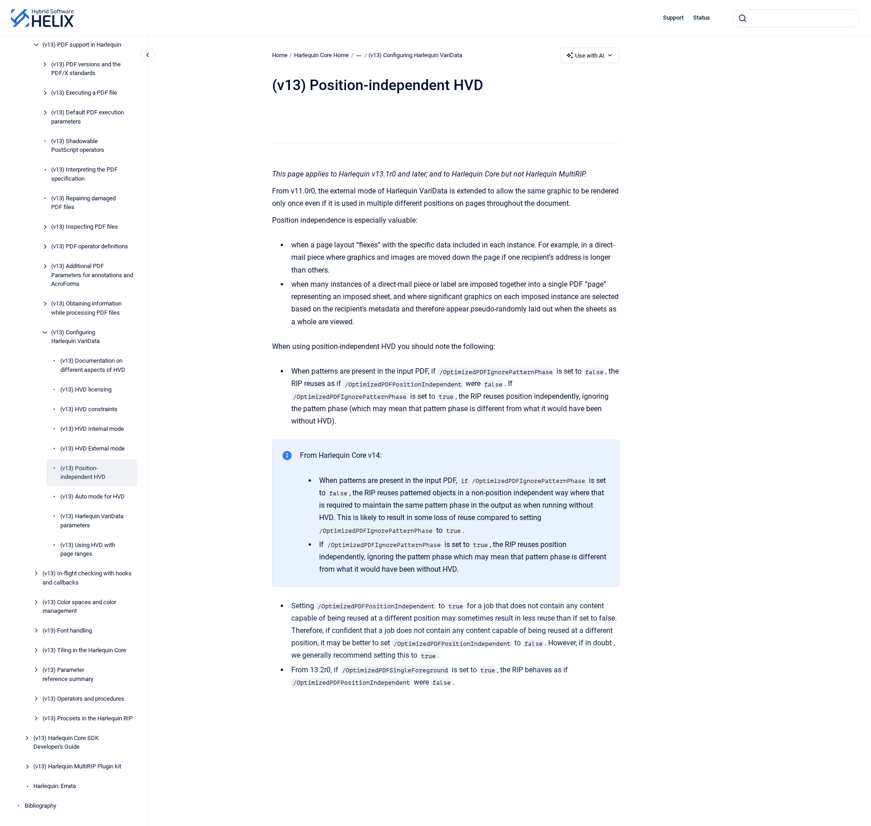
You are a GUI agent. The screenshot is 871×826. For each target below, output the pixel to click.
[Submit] (742, 18)
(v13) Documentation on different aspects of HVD (92, 365)
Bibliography (40, 805)
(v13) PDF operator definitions (89, 246)
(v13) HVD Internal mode (92, 428)
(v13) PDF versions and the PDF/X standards (86, 69)
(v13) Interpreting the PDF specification (84, 174)
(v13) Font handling (67, 630)
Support (673, 17)
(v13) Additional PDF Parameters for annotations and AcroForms (92, 275)
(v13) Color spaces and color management (79, 607)
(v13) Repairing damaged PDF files (83, 203)
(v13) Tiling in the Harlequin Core (84, 650)
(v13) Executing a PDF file (84, 92)
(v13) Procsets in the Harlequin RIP (88, 718)
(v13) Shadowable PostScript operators (77, 146)
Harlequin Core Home (321, 55)
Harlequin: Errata (54, 786)
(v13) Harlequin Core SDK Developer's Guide (66, 743)
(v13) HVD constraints (89, 409)
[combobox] (796, 18)
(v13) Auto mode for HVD (92, 496)
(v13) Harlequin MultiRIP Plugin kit (77, 766)
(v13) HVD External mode (92, 448)
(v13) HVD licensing (86, 389)
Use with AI (589, 55)
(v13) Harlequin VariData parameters (91, 521)
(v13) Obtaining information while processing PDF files (86, 308)
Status (701, 17)
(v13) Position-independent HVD (83, 473)
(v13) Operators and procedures (83, 698)
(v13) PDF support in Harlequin (82, 44)
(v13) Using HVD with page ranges (87, 550)
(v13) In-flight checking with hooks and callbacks (87, 578)
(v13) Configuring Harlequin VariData (75, 337)
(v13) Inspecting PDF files (84, 226)
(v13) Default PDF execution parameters (87, 117)
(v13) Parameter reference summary (68, 674)
